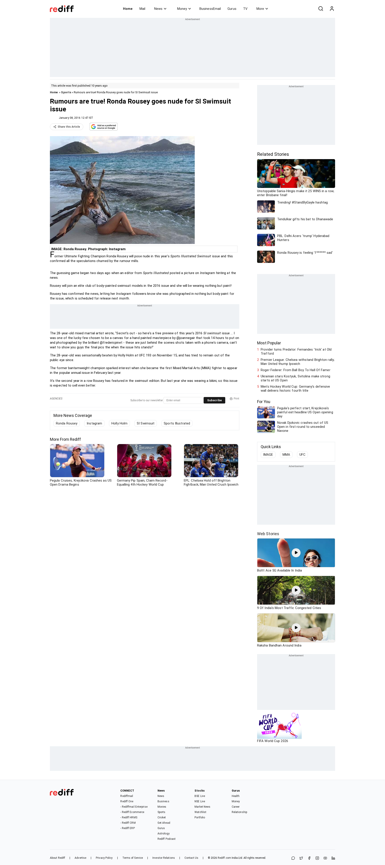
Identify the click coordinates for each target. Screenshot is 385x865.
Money (182, 9)
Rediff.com (224, 857)
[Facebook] (309, 858)
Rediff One (126, 801)
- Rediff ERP (127, 828)
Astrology (164, 833)
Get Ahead (164, 822)
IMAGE (268, 455)
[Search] (320, 8)
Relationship (239, 812)
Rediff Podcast (167, 838)
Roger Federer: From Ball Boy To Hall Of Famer (295, 370)
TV (245, 9)
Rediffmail (126, 796)
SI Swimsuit (145, 423)
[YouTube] (325, 858)
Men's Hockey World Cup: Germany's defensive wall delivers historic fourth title (295, 389)
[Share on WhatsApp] (293, 858)
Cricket (162, 817)
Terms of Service (132, 857)
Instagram (94, 423)
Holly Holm (119, 423)
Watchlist (200, 812)
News (158, 9)
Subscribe (214, 400)
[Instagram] (317, 858)
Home (128, 9)
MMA (286, 455)
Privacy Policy (104, 857)
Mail (142, 9)
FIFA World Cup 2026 (272, 741)
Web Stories (268, 533)
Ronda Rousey (66, 423)
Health (236, 796)
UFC (302, 455)
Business (163, 801)
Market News (202, 806)
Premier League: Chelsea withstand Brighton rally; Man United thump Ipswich (297, 362)
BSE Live (200, 796)
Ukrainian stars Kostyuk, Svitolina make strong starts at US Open (295, 378)
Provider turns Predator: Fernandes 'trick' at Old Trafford (296, 351)
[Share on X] (301, 858)
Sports (66, 92)
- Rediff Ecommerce (132, 812)
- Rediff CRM (127, 822)
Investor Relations (163, 857)
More (260, 9)
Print (236, 398)
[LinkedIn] (333, 858)
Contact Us (191, 857)
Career (236, 806)
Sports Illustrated (177, 423)
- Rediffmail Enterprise (133, 806)
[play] (296, 552)
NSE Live (200, 801)
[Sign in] (331, 8)
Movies (162, 806)
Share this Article (69, 126)
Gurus (231, 9)
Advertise (80, 857)
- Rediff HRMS (128, 817)
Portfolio (200, 817)
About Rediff (57, 857)
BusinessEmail (210, 9)
